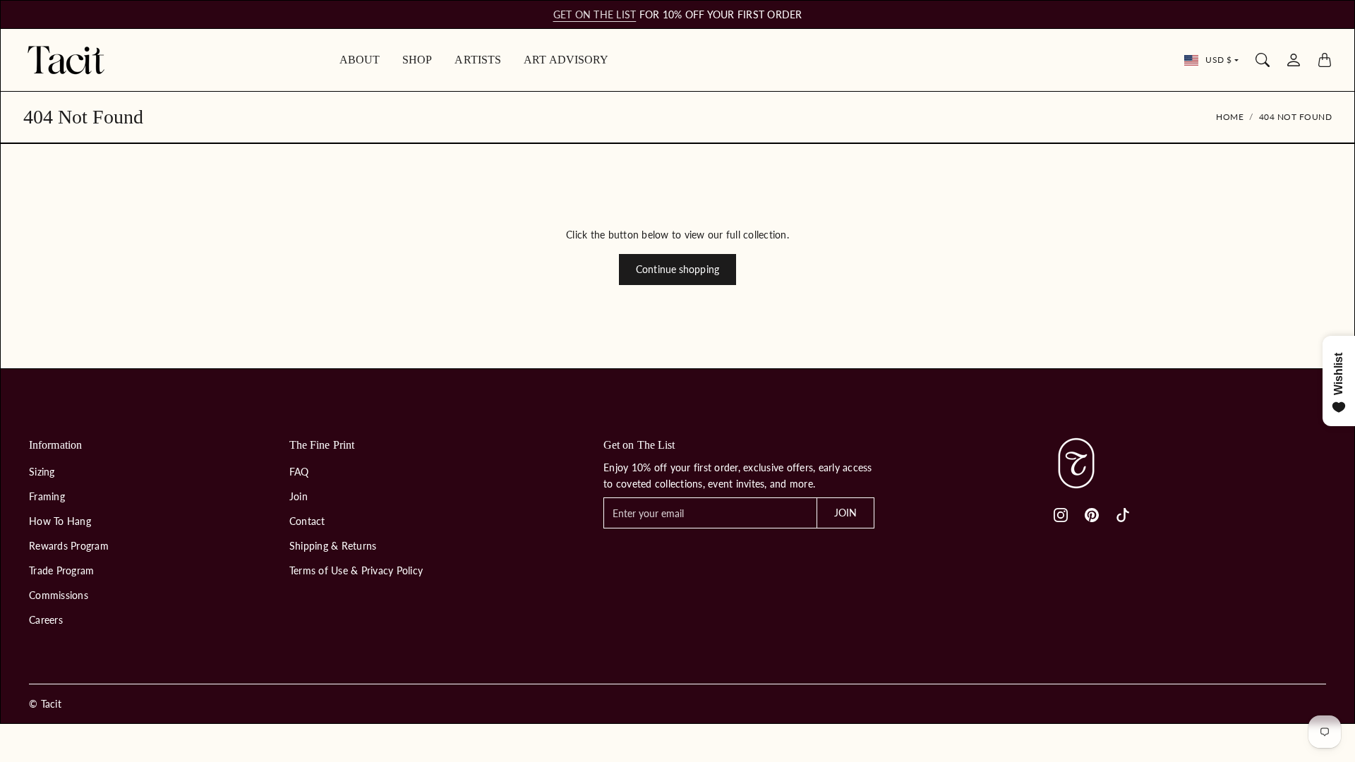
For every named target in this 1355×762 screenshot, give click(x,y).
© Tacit (45, 704)
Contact (307, 521)
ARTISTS (477, 60)
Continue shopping (677, 269)
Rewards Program (69, 546)
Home (1229, 116)
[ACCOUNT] (1293, 59)
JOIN (845, 513)
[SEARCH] (1262, 59)
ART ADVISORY (566, 60)
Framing (47, 496)
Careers (46, 620)
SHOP (417, 60)
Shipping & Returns (333, 546)
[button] (1060, 515)
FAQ (299, 472)
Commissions (58, 595)
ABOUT (359, 60)
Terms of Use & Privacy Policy (356, 570)
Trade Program (61, 570)
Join (298, 496)
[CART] (1324, 59)
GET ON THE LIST (595, 14)
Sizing (42, 472)
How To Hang (60, 521)
